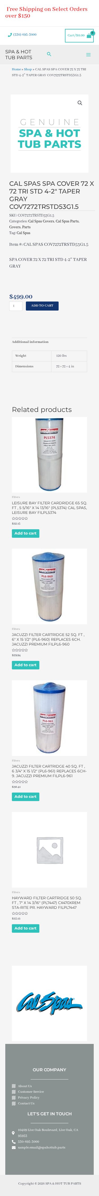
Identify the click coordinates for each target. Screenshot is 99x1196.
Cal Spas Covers (41, 221)
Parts (26, 227)
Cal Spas (23, 233)
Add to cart (42, 306)
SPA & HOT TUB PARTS (18, 55)
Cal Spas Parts (67, 221)
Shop (28, 69)
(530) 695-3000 (24, 35)
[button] (80, 103)
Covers (15, 227)
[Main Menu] (88, 54)
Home (16, 69)
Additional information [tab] (30, 342)
